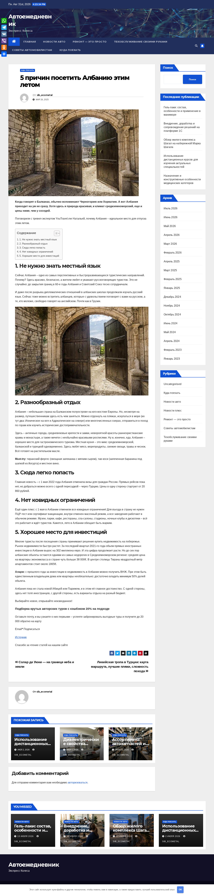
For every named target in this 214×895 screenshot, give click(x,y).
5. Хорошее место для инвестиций (39, 255)
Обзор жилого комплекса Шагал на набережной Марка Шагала (182, 143)
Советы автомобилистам (32, 50)
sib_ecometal (44, 95)
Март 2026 (170, 243)
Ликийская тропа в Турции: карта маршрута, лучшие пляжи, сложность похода (119, 666)
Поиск (168, 68)
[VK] (4, 34)
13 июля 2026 (25, 836)
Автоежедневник (33, 864)
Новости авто (54, 41)
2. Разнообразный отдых (33, 243)
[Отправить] (4, 54)
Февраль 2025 (173, 279)
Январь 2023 (172, 358)
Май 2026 (170, 226)
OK (180, 889)
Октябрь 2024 (172, 314)
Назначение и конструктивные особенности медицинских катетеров (182, 179)
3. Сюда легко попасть (32, 247)
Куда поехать (70, 50)
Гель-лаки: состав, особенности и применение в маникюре (182, 111)
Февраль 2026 (173, 252)
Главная (29, 41)
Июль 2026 (171, 208)
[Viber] (4, 40)
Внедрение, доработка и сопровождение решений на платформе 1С (182, 127)
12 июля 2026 (75, 836)
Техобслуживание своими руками (140, 41)
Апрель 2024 (172, 341)
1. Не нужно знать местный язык (38, 239)
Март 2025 (170, 270)
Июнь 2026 (171, 217)
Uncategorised (173, 384)
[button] (196, 45)
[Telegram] (4, 27)
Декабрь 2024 (172, 296)
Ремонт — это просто (90, 41)
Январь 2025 (172, 288)
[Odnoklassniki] (4, 47)
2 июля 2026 (173, 836)
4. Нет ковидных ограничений (36, 251)
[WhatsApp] (4, 20)
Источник (21, 637)
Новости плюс (173, 410)
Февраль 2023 (173, 349)
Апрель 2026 (172, 235)
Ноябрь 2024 (172, 305)
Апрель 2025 (172, 261)
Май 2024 (170, 332)
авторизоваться (77, 782)
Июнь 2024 (171, 323)
